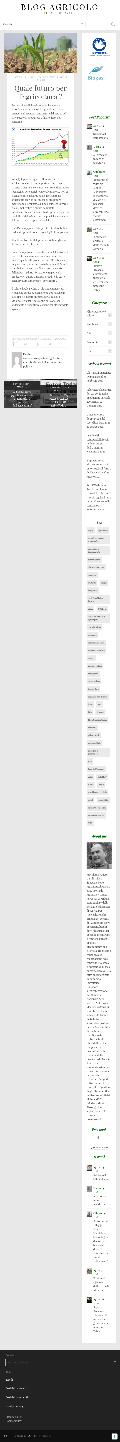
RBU (90, 761)
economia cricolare (96, 650)
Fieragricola (93, 673)
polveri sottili (93, 735)
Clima (90, 333)
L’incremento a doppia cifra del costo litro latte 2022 (98, 418)
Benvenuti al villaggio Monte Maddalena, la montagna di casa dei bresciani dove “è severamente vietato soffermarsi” (101, 200)
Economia (92, 342)
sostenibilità (103, 800)
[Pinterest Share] (50, 344)
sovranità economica (97, 808)
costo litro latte (94, 627)
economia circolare (96, 643)
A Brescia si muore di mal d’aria (100, 159)
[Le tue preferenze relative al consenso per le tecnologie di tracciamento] (115, 1436)
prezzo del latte (94, 743)
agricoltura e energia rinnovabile (45, 338)
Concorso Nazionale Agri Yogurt (96, 618)
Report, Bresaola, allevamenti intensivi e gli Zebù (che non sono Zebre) (101, 278)
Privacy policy (13, 1416)
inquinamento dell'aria (97, 697)
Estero (90, 351)
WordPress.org (14, 1406)
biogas (104, 583)
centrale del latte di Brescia (96, 599)
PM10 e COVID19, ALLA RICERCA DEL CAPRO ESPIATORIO (22, 400)
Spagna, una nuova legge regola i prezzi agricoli (59, 402)
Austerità (92, 583)
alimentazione (94, 559)
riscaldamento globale (97, 792)
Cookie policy (13, 1420)
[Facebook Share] (13, 344)
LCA (90, 712)
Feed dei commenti (16, 1397)
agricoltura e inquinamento (94, 550)
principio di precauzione (93, 752)
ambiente (92, 575)
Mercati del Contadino (97, 720)
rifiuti (101, 784)
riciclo (91, 784)
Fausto (45, 77)
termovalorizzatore (96, 815)
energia (91, 658)
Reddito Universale (96, 769)
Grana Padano (94, 681)
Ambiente (62, 77)
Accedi (9, 1379)
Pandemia (92, 727)
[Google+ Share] (38, 344)
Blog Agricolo (60, 7)
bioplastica (92, 590)
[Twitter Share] (26, 344)
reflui (90, 777)
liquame (100, 712)
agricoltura (18, 338)
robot (90, 800)
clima (90, 609)
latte (14, 341)
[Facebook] (98, 1137)
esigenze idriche (95, 666)
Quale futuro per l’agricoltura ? (40, 92)
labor (90, 704)
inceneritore (93, 689)
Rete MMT (102, 777)
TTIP (90, 823)
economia (92, 635)
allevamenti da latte (96, 567)
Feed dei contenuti (16, 1388)
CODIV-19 (102, 609)
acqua (90, 530)
